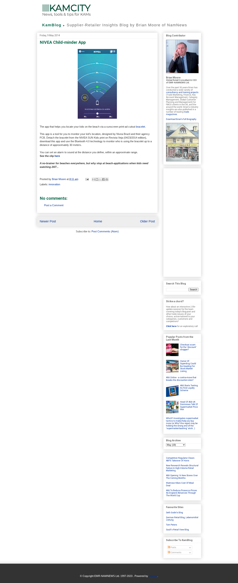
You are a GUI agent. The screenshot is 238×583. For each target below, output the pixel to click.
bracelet (140, 126)
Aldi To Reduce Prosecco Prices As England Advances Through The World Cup (181, 493)
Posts (173, 547)
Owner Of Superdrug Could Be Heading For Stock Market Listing (188, 366)
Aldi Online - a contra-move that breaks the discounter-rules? (181, 378)
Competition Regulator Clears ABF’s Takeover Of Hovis (180, 459)
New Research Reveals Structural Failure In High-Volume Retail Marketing (182, 468)
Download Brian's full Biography (181, 119)
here (57, 155)
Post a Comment (53, 205)
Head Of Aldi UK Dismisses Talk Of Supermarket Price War (189, 406)
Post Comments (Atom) (105, 231)
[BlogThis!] (97, 179)
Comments (175, 552)
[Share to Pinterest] (107, 179)
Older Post (147, 221)
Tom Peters (171, 525)
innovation (54, 184)
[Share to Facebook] (103, 179)
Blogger (153, 575)
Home (98, 221)
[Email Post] (87, 179)
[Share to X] (100, 179)
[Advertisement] (182, 222)
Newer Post (48, 221)
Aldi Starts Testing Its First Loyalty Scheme (189, 388)
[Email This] (93, 179)
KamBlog (53, 25)
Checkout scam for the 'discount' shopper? (188, 347)
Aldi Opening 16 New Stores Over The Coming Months (182, 476)
